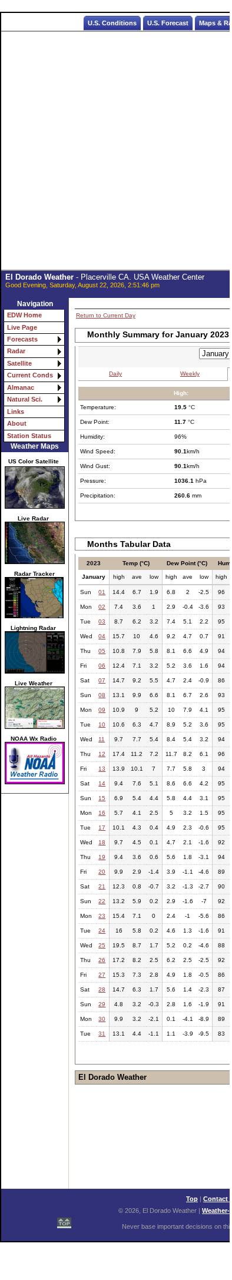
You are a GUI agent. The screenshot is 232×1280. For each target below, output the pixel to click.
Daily (115, 373)
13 (101, 768)
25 (101, 945)
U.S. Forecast (167, 22)
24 (101, 930)
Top (192, 1198)
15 (101, 798)
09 (101, 710)
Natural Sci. (24, 399)
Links (15, 411)
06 (101, 665)
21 (101, 886)
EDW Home (24, 315)
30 (101, 1019)
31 (101, 1033)
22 (101, 901)
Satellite (19, 363)
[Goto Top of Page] (64, 1219)
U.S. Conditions (112, 22)
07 (101, 680)
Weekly (190, 373)
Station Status (29, 435)
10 (101, 724)
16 (101, 813)
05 (101, 651)
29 (101, 1004)
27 (101, 974)
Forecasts (22, 339)
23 (101, 916)
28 (101, 989)
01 (101, 592)
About (16, 423)
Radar (16, 350)
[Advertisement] (115, 151)
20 (101, 871)
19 (101, 857)
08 (101, 695)
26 (101, 960)
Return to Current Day (105, 315)
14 (101, 783)
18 (101, 842)
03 (101, 621)
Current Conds (30, 375)
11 (101, 739)
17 (101, 827)
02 (101, 606)
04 (101, 636)
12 (101, 754)
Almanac (20, 387)
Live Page (22, 327)
